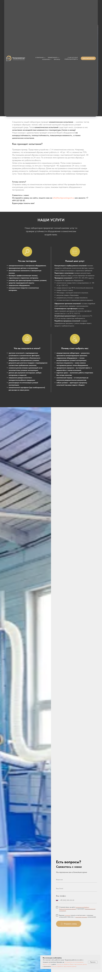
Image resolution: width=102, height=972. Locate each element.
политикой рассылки (81, 917)
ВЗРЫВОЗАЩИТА (53, 57)
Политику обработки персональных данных (63, 966)
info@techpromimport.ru (71, 59)
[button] (88, 58)
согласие (67, 915)
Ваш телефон (61, 896)
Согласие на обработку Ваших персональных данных (74, 908)
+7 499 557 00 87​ (72, 57)
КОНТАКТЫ (57, 59)
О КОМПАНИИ (39, 57)
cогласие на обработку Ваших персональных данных (71, 964)
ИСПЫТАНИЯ (46, 59)
